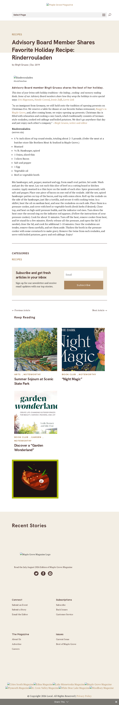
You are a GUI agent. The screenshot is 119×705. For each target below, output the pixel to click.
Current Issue (62, 639)
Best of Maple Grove (66, 644)
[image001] (35, 497)
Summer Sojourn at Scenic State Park (33, 381)
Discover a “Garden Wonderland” (28, 447)
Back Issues (62, 609)
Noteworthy (32, 374)
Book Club (69, 374)
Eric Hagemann (25, 99)
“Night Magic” (72, 379)
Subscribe (61, 604)
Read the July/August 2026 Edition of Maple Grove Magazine (43, 567)
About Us (16, 639)
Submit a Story (19, 609)
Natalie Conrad (42, 99)
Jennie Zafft (56, 99)
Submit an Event (20, 604)
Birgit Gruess (21, 64)
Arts (17, 374)
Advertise (16, 644)
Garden (36, 437)
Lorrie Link (68, 99)
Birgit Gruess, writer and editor (71, 122)
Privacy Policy (84, 696)
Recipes (17, 34)
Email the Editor (20, 614)
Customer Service (64, 614)
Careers (16, 648)
